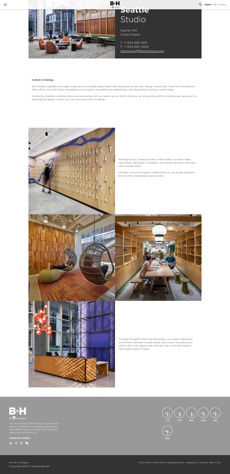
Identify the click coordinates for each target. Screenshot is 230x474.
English (208, 5)
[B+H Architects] (115, 4)
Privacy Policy (145, 463)
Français (222, 5)
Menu (5, 4)
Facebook (16, 443)
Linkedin (10, 443)
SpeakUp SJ (192, 463)
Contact (204, 463)
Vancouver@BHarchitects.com (142, 51)
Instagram (21, 443)
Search (200, 4)
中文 (215, 5)
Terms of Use (159, 463)
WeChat (26, 443)
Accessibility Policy (175, 463)
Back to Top (215, 463)
